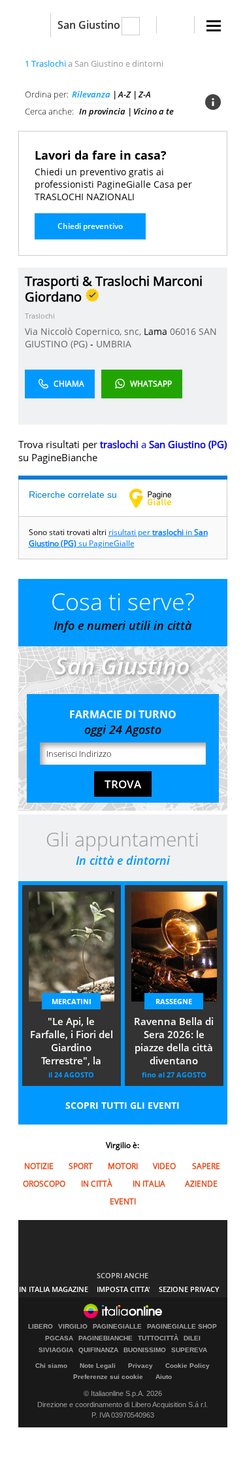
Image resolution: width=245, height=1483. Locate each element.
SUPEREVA (189, 1350)
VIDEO (164, 1166)
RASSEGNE (173, 1001)
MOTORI (123, 1166)
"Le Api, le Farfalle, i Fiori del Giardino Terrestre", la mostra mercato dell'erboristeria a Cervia (71, 1042)
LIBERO (40, 1326)
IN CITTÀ (96, 1183)
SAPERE (206, 1166)
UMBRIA (113, 344)
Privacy (140, 1365)
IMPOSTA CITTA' (123, 1289)
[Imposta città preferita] (34, 25)
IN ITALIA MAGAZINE (53, 1289)
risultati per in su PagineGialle (118, 538)
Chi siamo (51, 1365)
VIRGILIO (73, 1326)
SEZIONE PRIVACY (189, 1289)
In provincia (102, 111)
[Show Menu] (213, 26)
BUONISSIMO (144, 1350)
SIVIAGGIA (56, 1350)
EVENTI (123, 1201)
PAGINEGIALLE (117, 1326)
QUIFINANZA (98, 1350)
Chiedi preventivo (90, 226)
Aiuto (163, 1376)
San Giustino (88, 25)
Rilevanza (91, 94)
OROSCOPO (44, 1183)
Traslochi (40, 316)
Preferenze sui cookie (108, 1376)
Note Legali (98, 1365)
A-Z (124, 94)
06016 (183, 331)
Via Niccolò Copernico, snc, (84, 331)
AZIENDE (201, 1183)
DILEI (192, 1338)
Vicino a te (153, 111)
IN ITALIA (149, 1183)
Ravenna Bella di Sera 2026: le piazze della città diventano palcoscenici (174, 1042)
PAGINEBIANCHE (105, 1338)
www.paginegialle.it (160, 498)
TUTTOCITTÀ (158, 1338)
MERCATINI (71, 1001)
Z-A (145, 94)
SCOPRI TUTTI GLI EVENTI (122, 1105)
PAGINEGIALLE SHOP (182, 1326)
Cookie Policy (187, 1365)
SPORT (81, 1166)
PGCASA (59, 1338)
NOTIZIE (39, 1166)
